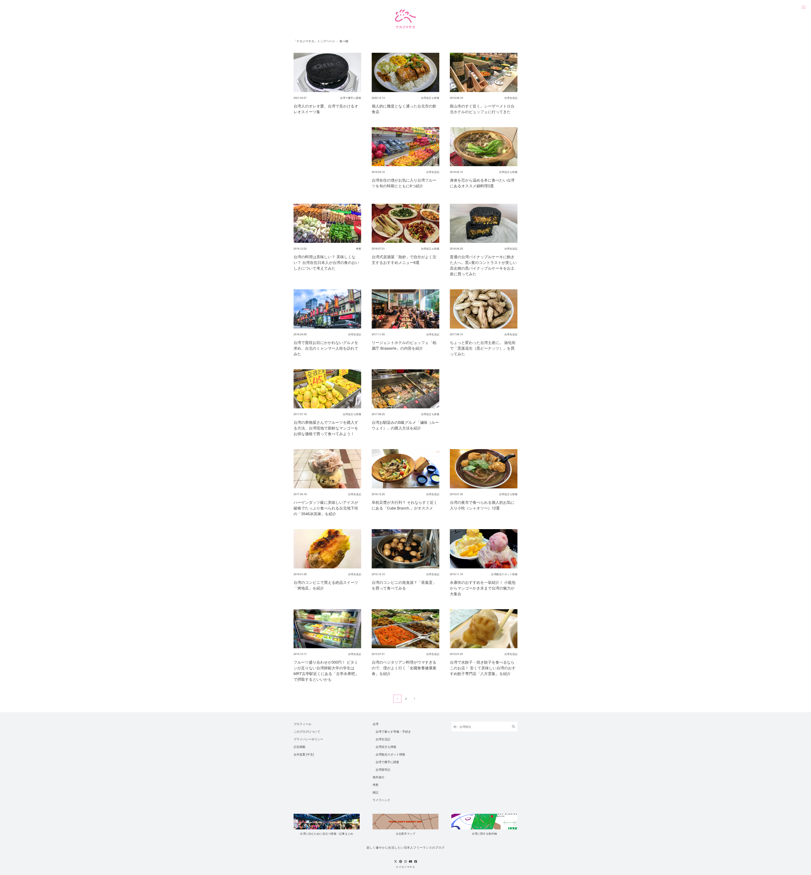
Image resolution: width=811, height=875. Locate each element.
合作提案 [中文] (304, 754)
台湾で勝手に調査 (387, 762)
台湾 (375, 724)
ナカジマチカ (407, 866)
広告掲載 (299, 747)
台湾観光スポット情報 (390, 754)
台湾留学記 (383, 769)
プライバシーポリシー (308, 739)
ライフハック (381, 800)
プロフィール (302, 724)
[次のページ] (414, 699)
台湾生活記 (383, 739)
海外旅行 (378, 777)
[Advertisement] (327, 159)
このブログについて (307, 731)
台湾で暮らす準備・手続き (393, 731)
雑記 (375, 792)
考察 (375, 785)
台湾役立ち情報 (386, 747)
